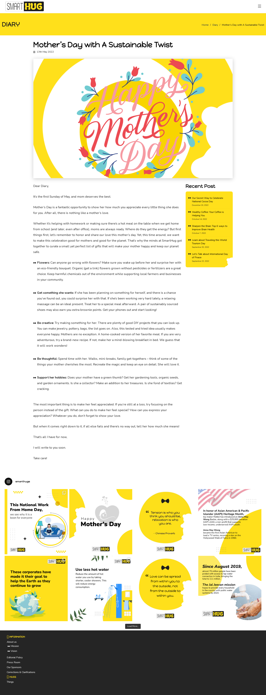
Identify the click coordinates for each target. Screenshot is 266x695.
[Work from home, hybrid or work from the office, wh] (36, 521)
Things (10, 682)
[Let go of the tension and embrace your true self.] (165, 521)
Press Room (13, 662)
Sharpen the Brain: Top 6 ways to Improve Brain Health (209, 227)
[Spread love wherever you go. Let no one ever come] (165, 588)
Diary (215, 25)
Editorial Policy (15, 657)
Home (205, 25)
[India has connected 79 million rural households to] (229, 588)
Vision (14, 651)
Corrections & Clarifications (21, 672)
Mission (15, 646)
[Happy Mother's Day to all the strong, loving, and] (100, 521)
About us (12, 642)
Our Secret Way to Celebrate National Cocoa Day (207, 199)
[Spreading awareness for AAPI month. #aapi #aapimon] (229, 521)
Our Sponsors (14, 667)
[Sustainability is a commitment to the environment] (36, 588)
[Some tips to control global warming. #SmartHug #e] (100, 588)
